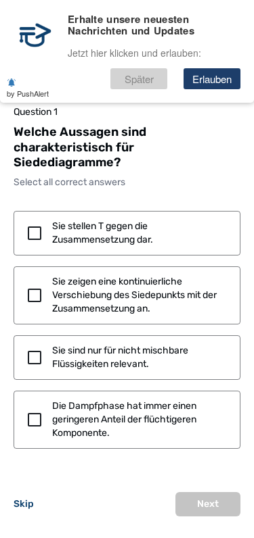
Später (139, 79)
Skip (24, 504)
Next (208, 504)
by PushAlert (28, 93)
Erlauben (212, 79)
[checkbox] (127, 233)
